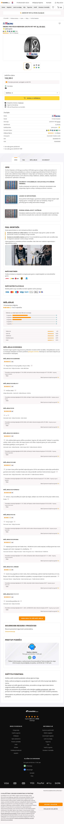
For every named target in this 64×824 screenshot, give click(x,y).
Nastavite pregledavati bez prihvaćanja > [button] (52, 790)
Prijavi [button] (7, 375)
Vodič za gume (16, 733)
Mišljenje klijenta (37, 3)
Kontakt (48, 3)
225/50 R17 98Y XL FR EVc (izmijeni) (33, 13)
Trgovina (29, 7)
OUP (16, 744)
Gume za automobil (48, 730)
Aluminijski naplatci (48, 736)
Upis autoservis (16, 739)
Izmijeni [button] (58, 121)
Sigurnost (46, 160)
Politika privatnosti (16, 750)
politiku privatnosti (42, 689)
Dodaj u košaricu (34, 98)
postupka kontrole (33, 351)
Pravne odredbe (16, 741)
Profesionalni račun (23, 3)
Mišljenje (33, 160)
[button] (32, 82)
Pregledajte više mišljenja (32, 618)
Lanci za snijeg (17, 7)
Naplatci (9, 7)
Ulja (24, 7)
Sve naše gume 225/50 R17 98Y (13, 149)
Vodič (35, 7)
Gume (3, 7)
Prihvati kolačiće (50, 804)
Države (16, 747)
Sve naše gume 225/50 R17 (12, 146)
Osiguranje (16, 730)
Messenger (29, 770)
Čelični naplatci (48, 733)
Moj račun (60, 3)
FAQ (23, 160)
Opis (15, 160)
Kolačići (16, 753)
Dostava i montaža (44, 7)
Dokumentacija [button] (10, 631)
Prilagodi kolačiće (51, 809)
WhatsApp (29, 766)
